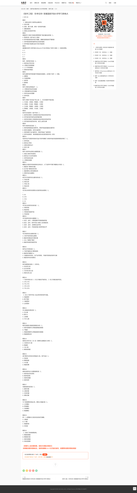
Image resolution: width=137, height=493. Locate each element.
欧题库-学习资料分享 (23, 3)
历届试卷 (50, 3)
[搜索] (106, 2)
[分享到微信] (24, 470)
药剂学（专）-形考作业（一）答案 (103, 52)
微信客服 (48, 457)
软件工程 (26, 17)
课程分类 (36, 3)
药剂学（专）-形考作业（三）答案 (103, 58)
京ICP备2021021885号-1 (81, 489)
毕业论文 (57, 3)
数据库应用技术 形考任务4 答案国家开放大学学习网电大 (37, 479)
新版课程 (43, 3)
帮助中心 (78, 3)
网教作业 (64, 3)
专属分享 (70, 3)
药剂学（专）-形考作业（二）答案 (103, 55)
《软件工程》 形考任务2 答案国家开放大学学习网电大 (75, 479)
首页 (31, 3)
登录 (45, 454)
